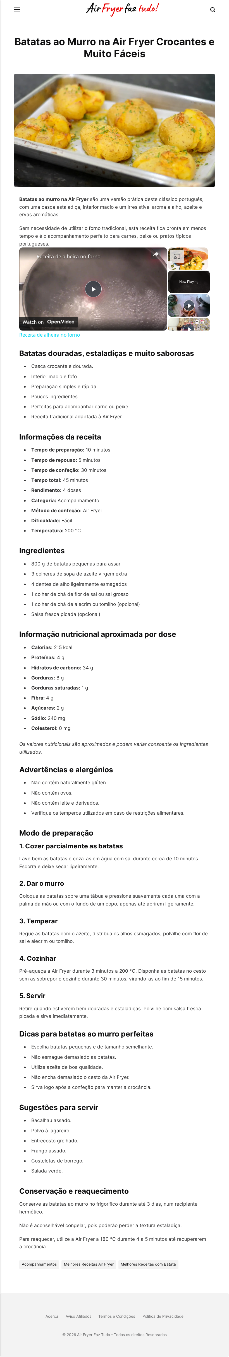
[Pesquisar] (212, 10)
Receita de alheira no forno (69, 256)
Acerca (52, 1316)
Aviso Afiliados (78, 1316)
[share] (156, 254)
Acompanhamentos (39, 1264)
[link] (28, 256)
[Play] (189, 305)
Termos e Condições (116, 1316)
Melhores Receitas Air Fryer (89, 1264)
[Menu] (17, 9)
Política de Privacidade (162, 1316)
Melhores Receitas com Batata (148, 1264)
